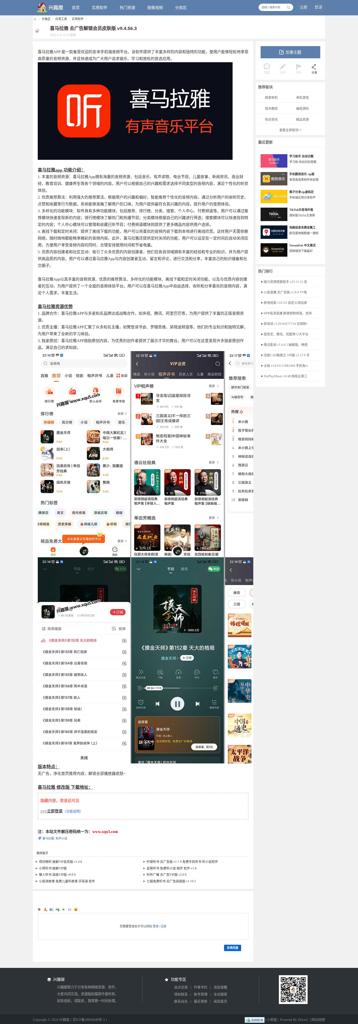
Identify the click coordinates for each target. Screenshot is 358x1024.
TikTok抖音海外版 (301, 210)
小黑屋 (272, 1020)
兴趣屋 (35, 19)
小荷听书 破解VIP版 (53, 868)
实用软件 (99, 8)
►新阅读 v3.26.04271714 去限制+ (284, 323)
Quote (63, 909)
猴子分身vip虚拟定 (301, 192)
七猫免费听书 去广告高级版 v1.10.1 (171, 881)
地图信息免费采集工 (302, 227)
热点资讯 (271, 119)
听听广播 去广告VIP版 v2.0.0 (167, 874)
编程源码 (302, 108)
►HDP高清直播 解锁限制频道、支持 (286, 313)
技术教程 (271, 108)
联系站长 (181, 1001)
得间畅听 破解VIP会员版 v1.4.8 (60, 861)
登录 (318, 7)
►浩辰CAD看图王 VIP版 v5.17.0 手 (285, 355)
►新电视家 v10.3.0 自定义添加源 (284, 302)
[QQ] (254, 1020)
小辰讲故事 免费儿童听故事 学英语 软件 (67, 881)
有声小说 (61, 838)
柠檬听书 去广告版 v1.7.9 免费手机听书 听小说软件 (182, 861)
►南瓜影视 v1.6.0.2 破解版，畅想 (284, 344)
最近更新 (200, 1001)
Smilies (75, 909)
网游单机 (271, 97)
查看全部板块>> (290, 130)
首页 (76, 8)
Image (51, 909)
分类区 (181, 8)
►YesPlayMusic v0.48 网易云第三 (284, 376)
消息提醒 (220, 987)
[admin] (36, 30)
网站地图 (318, 1020)
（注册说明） (73, 811)
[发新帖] (290, 52)
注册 (303, 7)
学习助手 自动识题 (301, 156)
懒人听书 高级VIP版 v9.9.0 (57, 874)
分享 (314, 72)
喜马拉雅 (48, 838)
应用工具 (61, 19)
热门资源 (127, 8)
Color (45, 909)
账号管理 (200, 994)
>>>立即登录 (51, 811)
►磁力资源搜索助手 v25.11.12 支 (284, 282)
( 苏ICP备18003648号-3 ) (88, 1020)
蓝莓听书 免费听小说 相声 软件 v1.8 (172, 868)
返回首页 (220, 1001)
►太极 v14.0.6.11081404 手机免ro (284, 365)
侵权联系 (181, 994)
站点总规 (181, 987)
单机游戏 (302, 97)
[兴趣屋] (50, 7)
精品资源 (302, 119)
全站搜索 (220, 994)
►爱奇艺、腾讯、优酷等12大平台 (284, 334)
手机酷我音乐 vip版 (301, 174)
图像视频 (155, 8)
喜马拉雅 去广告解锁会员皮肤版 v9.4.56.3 (93, 28)
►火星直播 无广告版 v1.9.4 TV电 (284, 292)
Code (69, 909)
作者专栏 (200, 987)
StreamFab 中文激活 (302, 245)
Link (57, 909)
